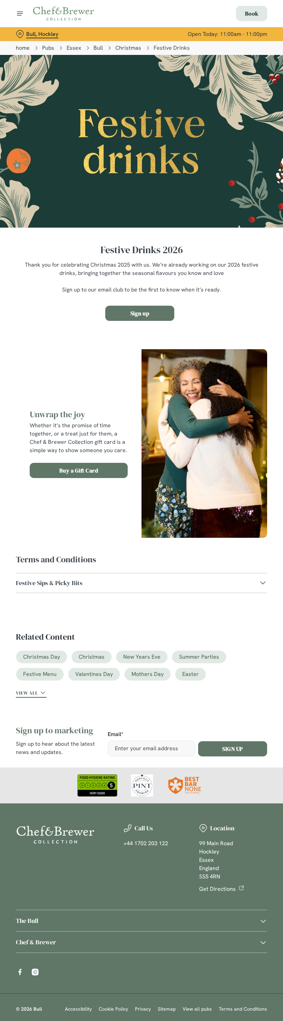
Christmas (128, 47)
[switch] (107, 534)
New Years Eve (141, 656)
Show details (246, 560)
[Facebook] (20, 972)
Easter (190, 674)
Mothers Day (147, 674)
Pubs (48, 47)
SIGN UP (232, 749)
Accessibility (78, 1009)
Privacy (143, 1009)
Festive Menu (40, 674)
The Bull (27, 920)
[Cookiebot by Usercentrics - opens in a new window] (245, 433)
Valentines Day (94, 674)
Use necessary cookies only (140, 582)
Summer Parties (199, 656)
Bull (98, 47)
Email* (115, 734)
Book (251, 13)
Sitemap (167, 1009)
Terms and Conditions (243, 1009)
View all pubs (197, 1009)
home (23, 47)
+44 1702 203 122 (146, 843)
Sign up (139, 313)
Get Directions (217, 889)
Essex (74, 47)
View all (27, 692)
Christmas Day (41, 656)
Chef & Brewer (36, 942)
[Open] (20, 13)
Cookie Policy (113, 1009)
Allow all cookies (231, 582)
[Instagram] (35, 972)
